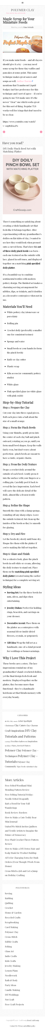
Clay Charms (32, 725)
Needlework (11, 975)
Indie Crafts (11, 956)
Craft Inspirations (14, 730)
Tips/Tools (21, 766)
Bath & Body (11, 980)
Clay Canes (20, 725)
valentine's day (31, 766)
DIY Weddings (12, 994)
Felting (8, 946)
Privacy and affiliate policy (26, 1026)
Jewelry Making (12, 965)
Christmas (9, 725)
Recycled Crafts (12, 917)
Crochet (9, 907)
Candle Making (12, 989)
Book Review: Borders (16, 812)
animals (15, 721)
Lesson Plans (11, 970)
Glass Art (9, 951)
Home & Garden (13, 912)
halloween (23, 741)
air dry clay (9, 721)
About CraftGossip (33, 1020)
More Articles (14, 780)
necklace (8, 746)
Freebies (15, 741)
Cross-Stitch (11, 936)
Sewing (8, 893)
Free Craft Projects (14, 1004)
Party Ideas (10, 985)
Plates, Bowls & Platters (21, 745)
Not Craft (9, 999)
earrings (7, 741)
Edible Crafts (11, 941)
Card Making (11, 927)
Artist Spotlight (25, 721)
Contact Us (13, 1026)
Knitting (9, 898)
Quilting (9, 903)
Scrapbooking (12, 922)
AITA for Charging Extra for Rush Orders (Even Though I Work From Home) (22, 862)
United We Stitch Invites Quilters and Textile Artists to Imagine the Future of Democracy (21, 830)
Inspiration (32, 741)
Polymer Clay (22, 10)
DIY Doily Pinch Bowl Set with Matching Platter (19, 150)
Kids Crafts (10, 960)
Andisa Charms (24, 81)
